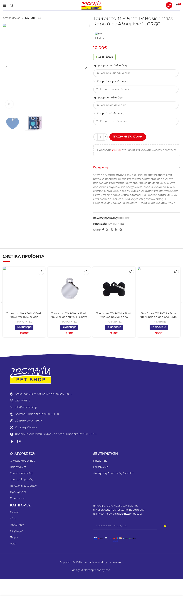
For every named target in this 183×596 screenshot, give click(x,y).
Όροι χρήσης (18, 492)
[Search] (11, 5)
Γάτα (13, 519)
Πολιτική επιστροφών (23, 486)
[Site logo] (91, 5)
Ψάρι (13, 544)
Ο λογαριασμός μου (22, 461)
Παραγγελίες (18, 467)
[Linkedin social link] (116, 229)
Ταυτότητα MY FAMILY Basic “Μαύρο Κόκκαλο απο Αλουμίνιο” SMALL (114, 317)
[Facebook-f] (12, 441)
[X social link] (107, 229)
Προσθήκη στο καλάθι (127, 137)
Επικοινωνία (17, 498)
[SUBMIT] (165, 525)
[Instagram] (19, 441)
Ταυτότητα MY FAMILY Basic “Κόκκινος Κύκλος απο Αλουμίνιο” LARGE (24, 317)
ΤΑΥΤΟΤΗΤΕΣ (33, 18)
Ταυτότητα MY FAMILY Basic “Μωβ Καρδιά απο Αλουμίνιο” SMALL (158, 317)
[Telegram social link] (120, 229)
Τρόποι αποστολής (21, 473)
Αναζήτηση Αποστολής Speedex (113, 473)
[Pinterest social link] (112, 229)
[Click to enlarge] (9, 104)
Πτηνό (14, 537)
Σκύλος (14, 512)
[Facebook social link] (103, 229)
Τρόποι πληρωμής (21, 480)
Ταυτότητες (17, 525)
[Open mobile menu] (4, 5)
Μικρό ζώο (16, 531)
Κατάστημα (100, 461)
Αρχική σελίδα (12, 18)
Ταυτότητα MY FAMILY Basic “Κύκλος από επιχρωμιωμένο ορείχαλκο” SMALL (69, 317)
